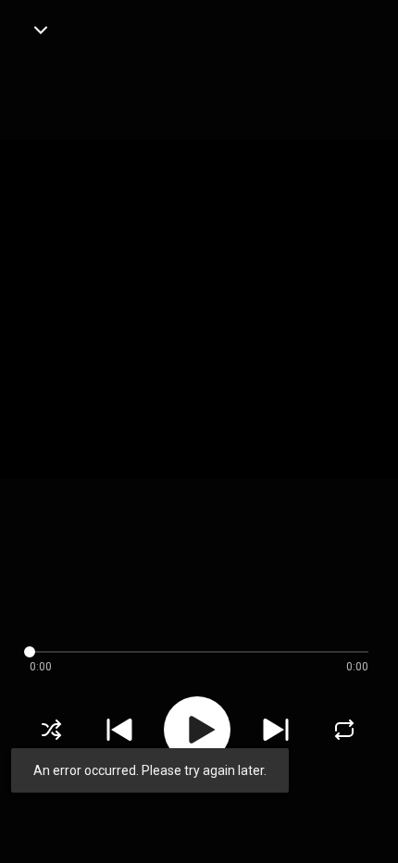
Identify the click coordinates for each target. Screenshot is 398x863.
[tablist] (199, 822)
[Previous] (119, 729)
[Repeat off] (344, 730)
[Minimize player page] (41, 30)
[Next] (276, 729)
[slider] (184, 652)
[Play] (197, 729)
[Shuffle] (52, 730)
